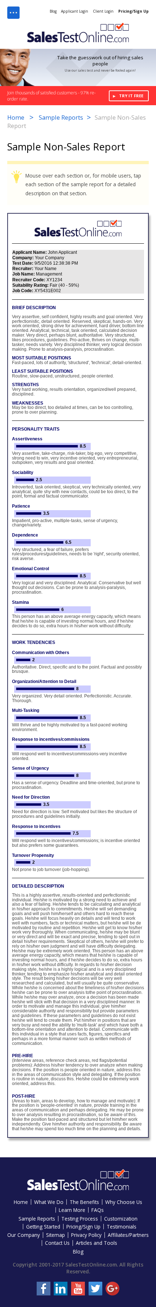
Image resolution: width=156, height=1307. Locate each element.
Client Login (103, 11)
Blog (53, 11)
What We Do (48, 1202)
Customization (120, 1218)
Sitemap (55, 1234)
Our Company (23, 1234)
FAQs (97, 1209)
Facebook (43, 1288)
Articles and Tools (96, 1242)
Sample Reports (61, 117)
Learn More (72, 1209)
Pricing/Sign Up (133, 11)
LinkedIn (60, 1288)
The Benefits (84, 1202)
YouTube (78, 1288)
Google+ (112, 1288)
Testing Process (79, 1218)
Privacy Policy (86, 1234)
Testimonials (121, 1226)
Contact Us (57, 1242)
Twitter (95, 1288)
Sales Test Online (78, 32)
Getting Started (43, 1226)
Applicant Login (74, 11)
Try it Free (131, 95)
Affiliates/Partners (128, 1234)
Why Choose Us (123, 1202)
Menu (13, 13)
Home (15, 117)
